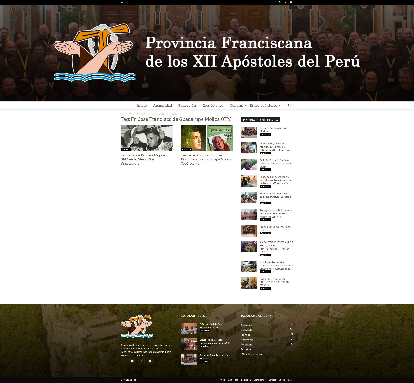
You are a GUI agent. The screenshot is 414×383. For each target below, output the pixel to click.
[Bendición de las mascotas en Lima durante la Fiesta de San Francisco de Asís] (249, 197)
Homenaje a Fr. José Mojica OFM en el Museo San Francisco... (143, 159)
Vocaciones (265, 134)
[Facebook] (274, 2)
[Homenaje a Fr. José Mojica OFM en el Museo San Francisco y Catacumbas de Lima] (147, 138)
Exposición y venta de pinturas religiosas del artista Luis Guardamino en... (276, 147)
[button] (289, 105)
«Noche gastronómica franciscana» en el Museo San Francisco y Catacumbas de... (276, 265)
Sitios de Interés (264, 105)
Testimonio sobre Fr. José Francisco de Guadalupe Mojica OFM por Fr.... (206, 159)
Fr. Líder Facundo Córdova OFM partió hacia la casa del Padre (276, 163)
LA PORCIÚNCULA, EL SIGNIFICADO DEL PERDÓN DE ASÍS (275, 282)
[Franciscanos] (207, 53)
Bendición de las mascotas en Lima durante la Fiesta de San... (276, 197)
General (236, 105)
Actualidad (162, 105)
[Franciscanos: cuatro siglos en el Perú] (249, 231)
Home (123, 114)
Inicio (142, 105)
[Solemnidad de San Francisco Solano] (189, 328)
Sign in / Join (126, 2)
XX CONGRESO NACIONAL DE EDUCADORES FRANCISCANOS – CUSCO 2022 (276, 247)
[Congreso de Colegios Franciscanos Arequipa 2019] (189, 344)
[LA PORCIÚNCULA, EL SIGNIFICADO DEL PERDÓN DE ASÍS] (249, 283)
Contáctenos (212, 105)
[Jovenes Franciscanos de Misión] (249, 132)
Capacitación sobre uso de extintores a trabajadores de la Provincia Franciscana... (276, 180)
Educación (187, 105)
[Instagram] (280, 2)
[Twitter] (285, 2)
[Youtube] (291, 2)
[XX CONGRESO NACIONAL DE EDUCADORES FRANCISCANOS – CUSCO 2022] (249, 246)
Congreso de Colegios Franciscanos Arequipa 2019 (215, 341)
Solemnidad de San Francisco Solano (211, 326)
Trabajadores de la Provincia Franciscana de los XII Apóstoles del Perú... (276, 213)
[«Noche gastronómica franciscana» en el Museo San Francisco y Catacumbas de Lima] (249, 266)
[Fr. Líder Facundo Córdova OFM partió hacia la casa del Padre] (249, 164)
